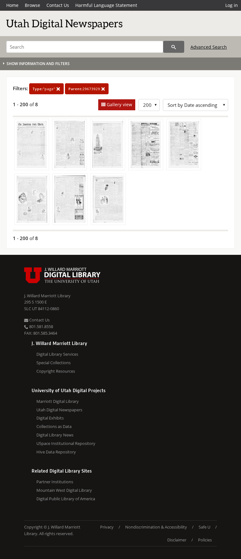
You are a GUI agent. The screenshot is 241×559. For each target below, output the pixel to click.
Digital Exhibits (50, 418)
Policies (205, 540)
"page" (44, 88)
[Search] (173, 47)
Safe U (204, 527)
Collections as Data (54, 426)
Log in (231, 5)
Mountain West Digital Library (64, 490)
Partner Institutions (54, 482)
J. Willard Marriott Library (47, 296)
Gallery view (118, 104)
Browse (32, 5)
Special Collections (53, 362)
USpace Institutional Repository (65, 443)
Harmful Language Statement (106, 5)
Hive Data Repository (56, 452)
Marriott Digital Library (57, 401)
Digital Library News (54, 435)
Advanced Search (208, 47)
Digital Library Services (57, 354)
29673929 (84, 88)
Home (12, 5)
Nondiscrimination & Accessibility (156, 527)
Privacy (107, 527)
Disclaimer (176, 540)
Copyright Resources (55, 371)
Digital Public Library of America (65, 498)
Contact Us (57, 5)
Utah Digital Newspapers (59, 410)
